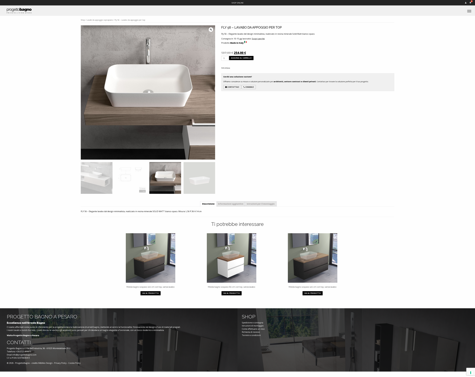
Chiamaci (249, 87)
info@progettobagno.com (24, 354)
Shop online (237, 3)
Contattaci (233, 87)
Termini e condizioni (251, 335)
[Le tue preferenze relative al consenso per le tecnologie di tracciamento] (470, 372)
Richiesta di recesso (251, 332)
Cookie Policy (74, 363)
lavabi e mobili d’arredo (25, 330)
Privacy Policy (60, 363)
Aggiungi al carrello (241, 58)
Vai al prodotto (150, 293)
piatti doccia (42, 330)
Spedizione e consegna (252, 322)
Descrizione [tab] (208, 203)
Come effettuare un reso (253, 329)
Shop (83, 20)
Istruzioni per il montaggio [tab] (261, 203)
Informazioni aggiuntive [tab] (230, 203)
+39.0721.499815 (23, 351)
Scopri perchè (258, 38)
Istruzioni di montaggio (253, 325)
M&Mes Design (45, 363)
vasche (55, 330)
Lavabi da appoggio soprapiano (100, 20)
